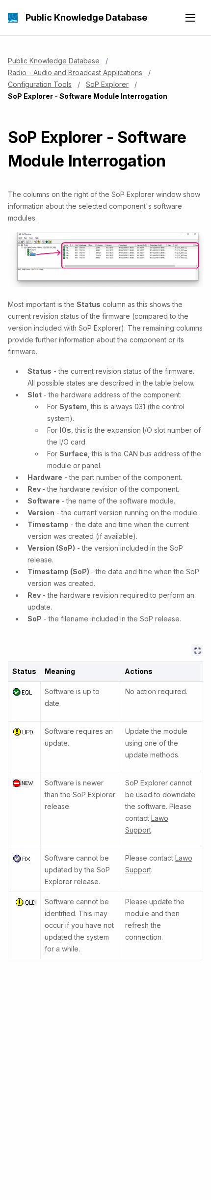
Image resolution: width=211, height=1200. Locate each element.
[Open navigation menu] (190, 18)
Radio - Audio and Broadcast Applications (75, 72)
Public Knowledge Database (86, 17)
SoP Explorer (107, 84)
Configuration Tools (40, 84)
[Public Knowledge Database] (13, 18)
